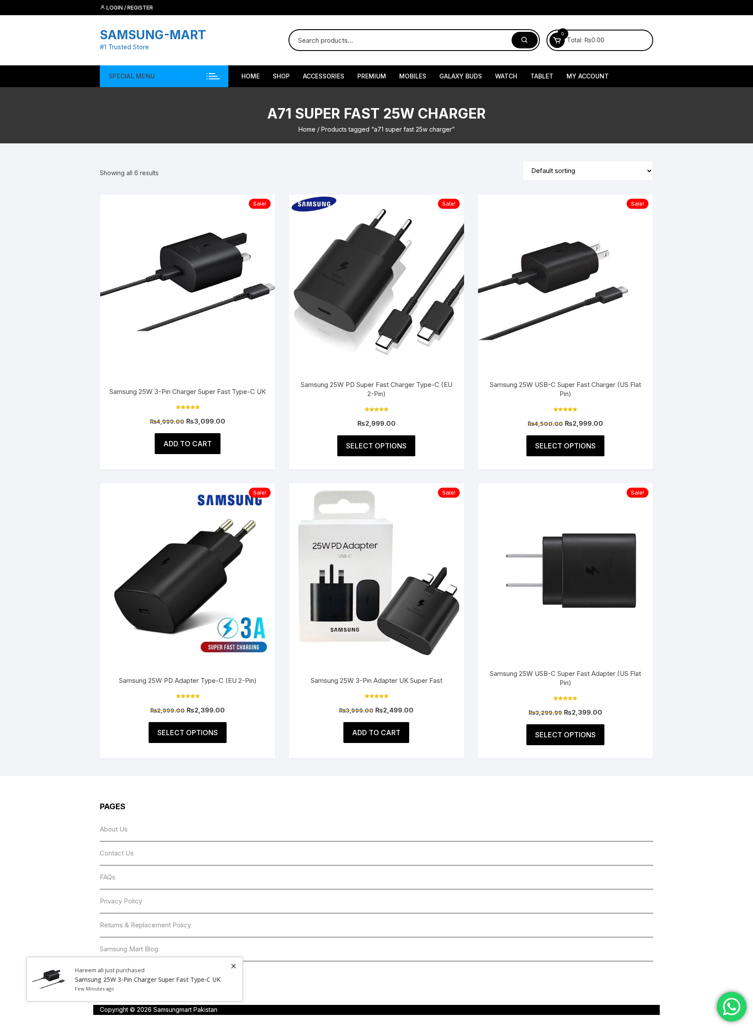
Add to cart (187, 443)
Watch (506, 76)
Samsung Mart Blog (129, 949)
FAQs (107, 877)
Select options (376, 445)
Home (306, 129)
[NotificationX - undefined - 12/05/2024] (135, 979)
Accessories (323, 76)
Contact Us (117, 853)
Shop (281, 76)
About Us (114, 829)
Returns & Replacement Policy (145, 925)
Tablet (541, 76)
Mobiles (412, 76)
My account (587, 76)
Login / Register (129, 7)
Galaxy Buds (460, 76)
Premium (371, 76)
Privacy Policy (121, 901)
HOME (250, 76)
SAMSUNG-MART (153, 34)
